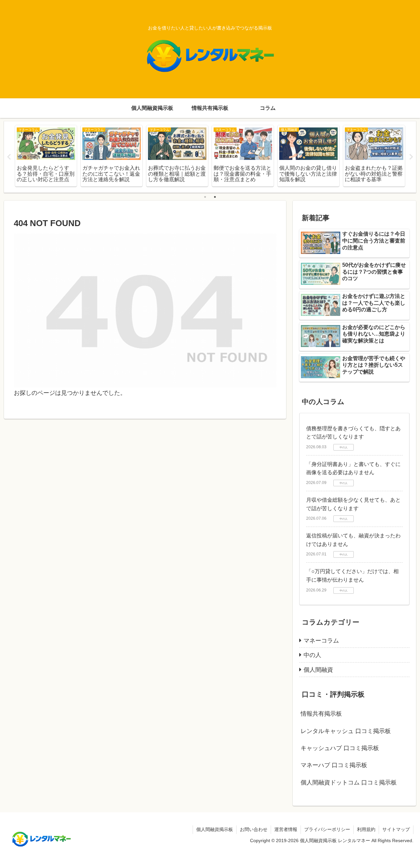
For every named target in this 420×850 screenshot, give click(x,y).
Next (411, 157)
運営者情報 (285, 829)
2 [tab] (215, 197)
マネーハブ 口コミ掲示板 (334, 765)
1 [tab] (205, 197)
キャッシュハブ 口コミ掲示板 (340, 748)
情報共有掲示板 (321, 713)
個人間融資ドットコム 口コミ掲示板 (349, 782)
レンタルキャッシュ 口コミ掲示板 (346, 731)
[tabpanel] (46, 155)
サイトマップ (396, 829)
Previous (9, 157)
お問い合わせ (253, 829)
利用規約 (366, 829)
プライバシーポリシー (327, 829)
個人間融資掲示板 (214, 829)
